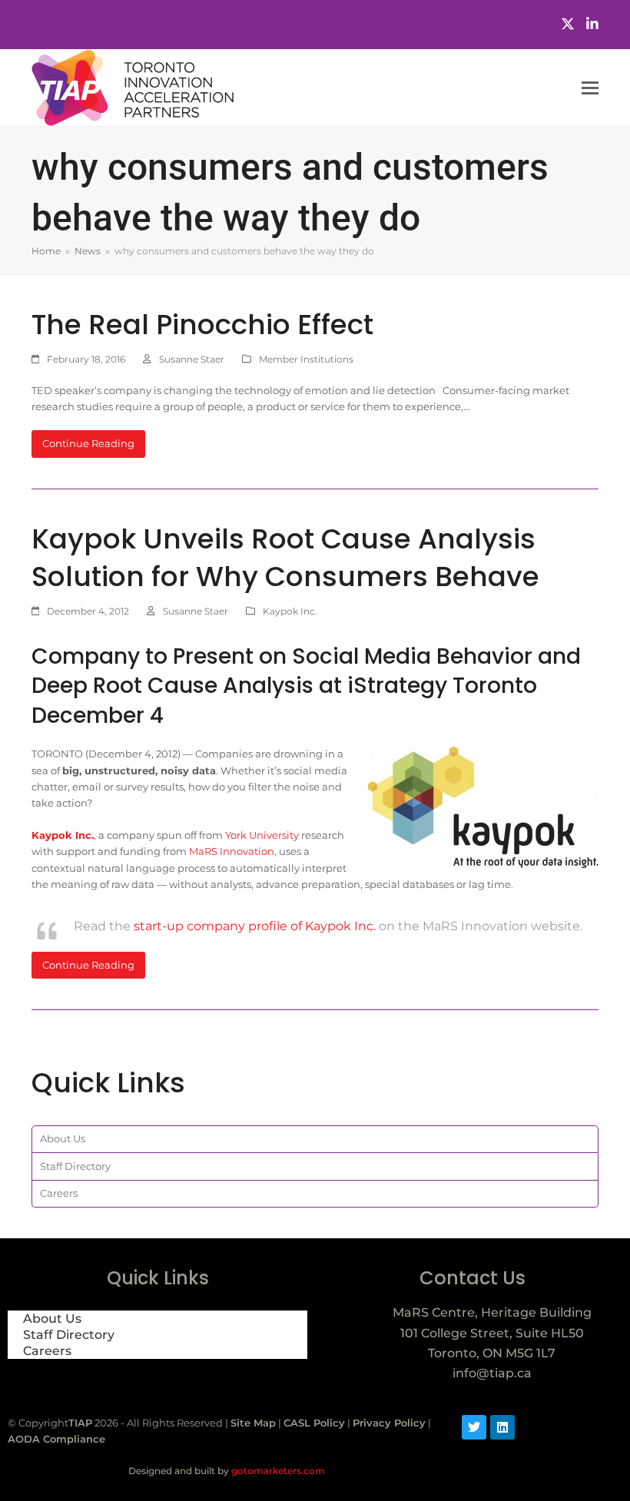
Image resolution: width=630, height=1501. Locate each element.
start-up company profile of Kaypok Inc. (255, 926)
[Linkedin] (502, 1427)
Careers (59, 1193)
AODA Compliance (56, 1439)
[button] (590, 87)
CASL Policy (314, 1423)
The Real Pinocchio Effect (202, 324)
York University (262, 835)
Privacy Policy (389, 1423)
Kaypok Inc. (290, 611)
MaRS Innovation (231, 851)
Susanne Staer (191, 359)
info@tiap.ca (492, 1373)
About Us (62, 1138)
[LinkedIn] (592, 24)
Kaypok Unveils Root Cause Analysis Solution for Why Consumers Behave (285, 558)
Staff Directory (75, 1166)
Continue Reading (88, 443)
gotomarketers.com (277, 1470)
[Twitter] (568, 24)
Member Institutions (306, 359)
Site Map (253, 1423)
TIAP (80, 1423)
